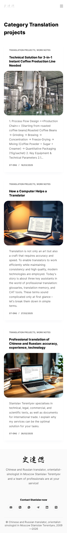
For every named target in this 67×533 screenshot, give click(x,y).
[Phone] (20, 507)
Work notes (44, 50)
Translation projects (22, 50)
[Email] (11, 507)
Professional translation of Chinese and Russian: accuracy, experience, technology (33, 343)
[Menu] (61, 6)
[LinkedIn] (47, 507)
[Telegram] (38, 507)
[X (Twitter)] (56, 507)
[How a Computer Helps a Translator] (33, 223)
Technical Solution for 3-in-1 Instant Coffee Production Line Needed (32, 61)
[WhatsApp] (29, 507)
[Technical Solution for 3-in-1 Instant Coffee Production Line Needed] (33, 93)
